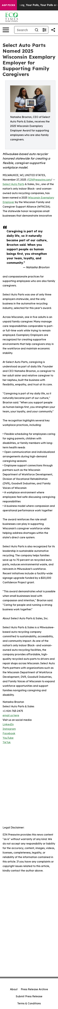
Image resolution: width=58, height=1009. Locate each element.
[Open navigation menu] (6, 30)
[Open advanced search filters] (44, 30)
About (14, 989)
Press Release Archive (34, 989)
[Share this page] (53, 30)
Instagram (9, 728)
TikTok (7, 742)
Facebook (9, 733)
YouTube (8, 737)
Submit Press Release (29, 996)
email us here (11, 715)
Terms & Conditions (29, 1003)
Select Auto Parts (13, 184)
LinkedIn (8, 724)
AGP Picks (8, 5)
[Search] (36, 30)
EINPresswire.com (39, 179)
